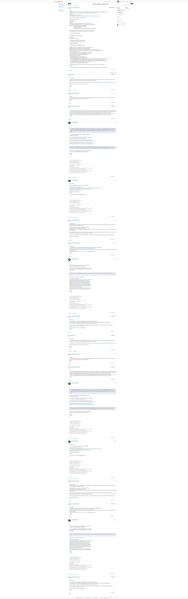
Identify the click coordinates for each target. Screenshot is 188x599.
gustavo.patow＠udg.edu (75, 7)
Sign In (127, 1)
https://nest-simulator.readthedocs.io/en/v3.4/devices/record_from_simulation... (82, 143)
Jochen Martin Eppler (74, 122)
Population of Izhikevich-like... (128, 5)
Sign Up (131, 1)
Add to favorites (120, 14)
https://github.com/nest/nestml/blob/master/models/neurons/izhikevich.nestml (82, 31)
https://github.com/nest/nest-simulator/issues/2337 (77, 279)
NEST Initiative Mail (59, 1)
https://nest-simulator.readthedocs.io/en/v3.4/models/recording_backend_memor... (82, 401)
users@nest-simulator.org (121, 10)
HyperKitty (106, 597)
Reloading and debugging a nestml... (74, 5)
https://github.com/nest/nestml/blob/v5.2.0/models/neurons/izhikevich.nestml (104, 82)
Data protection (95, 597)
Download (61, 10)
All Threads (61, 6)
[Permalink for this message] (116, 69)
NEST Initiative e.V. (80, 597)
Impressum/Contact (88, 597)
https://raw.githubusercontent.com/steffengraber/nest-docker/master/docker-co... (84, 12)
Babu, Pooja (73, 74)
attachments (75, 90)
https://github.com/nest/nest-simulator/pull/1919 (77, 287)
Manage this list (122, 1)
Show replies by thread (113, 72)
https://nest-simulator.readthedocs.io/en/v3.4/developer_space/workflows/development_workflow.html (85, 448)
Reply (71, 70)
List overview (61, 4)
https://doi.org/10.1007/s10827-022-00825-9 (76, 586)
